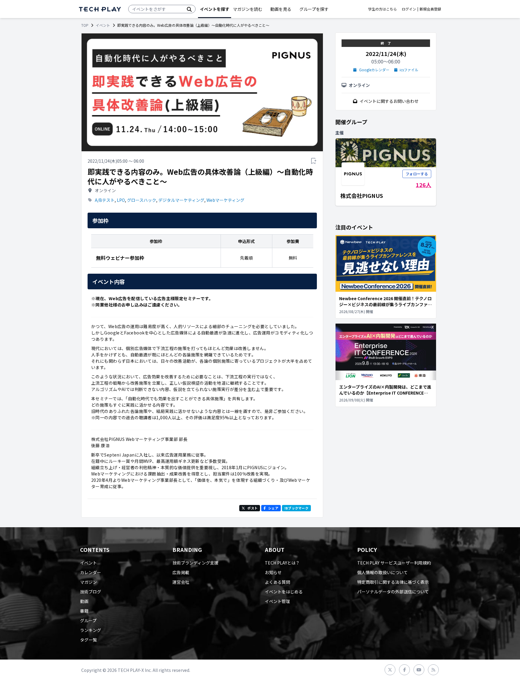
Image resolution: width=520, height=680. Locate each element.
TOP (84, 25)
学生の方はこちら (382, 9)
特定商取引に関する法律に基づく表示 (393, 582)
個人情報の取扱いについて (382, 572)
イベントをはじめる (284, 592)
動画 (84, 601)
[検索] (189, 9)
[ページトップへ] (100, 9)
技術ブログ (90, 592)
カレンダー (90, 572)
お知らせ (273, 572)
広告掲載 (180, 572)
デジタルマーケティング (181, 200)
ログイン (409, 9)
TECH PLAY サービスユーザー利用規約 (394, 563)
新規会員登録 (430, 9)
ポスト (252, 508)
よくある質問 (277, 582)
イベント (103, 25)
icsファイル (409, 69)
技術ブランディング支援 (195, 563)
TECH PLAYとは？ (282, 563)
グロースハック (141, 200)
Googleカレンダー (374, 69)
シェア (273, 508)
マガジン (88, 582)
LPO (121, 200)
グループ (88, 620)
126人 (423, 185)
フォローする (417, 173)
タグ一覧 (88, 640)
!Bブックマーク (296, 508)
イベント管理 (277, 601)
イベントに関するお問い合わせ (389, 101)
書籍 (84, 611)
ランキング (90, 630)
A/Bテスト (105, 200)
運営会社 (180, 582)
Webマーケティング (225, 200)
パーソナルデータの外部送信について (393, 592)
